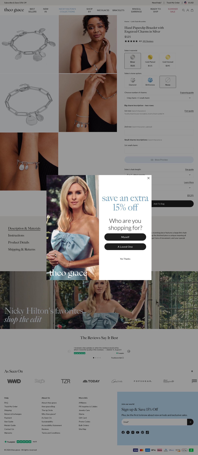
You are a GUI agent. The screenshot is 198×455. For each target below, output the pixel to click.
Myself (125, 237)
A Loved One (125, 246)
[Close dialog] (148, 178)
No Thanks (125, 258)
